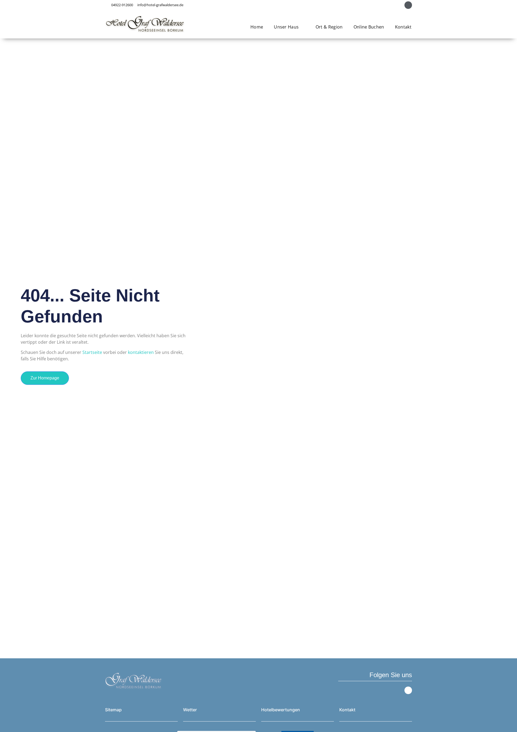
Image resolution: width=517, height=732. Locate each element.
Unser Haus (286, 27)
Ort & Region (329, 27)
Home (256, 27)
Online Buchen (369, 27)
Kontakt (403, 27)
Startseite (92, 352)
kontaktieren (141, 352)
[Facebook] (408, 5)
